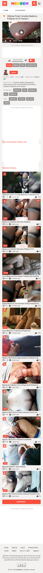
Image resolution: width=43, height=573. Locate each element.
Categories (20, 10)
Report (16, 65)
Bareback (32, 90)
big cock (30, 99)
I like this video (9, 60)
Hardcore (13, 94)
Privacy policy (33, 547)
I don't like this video (25, 60)
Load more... (21, 502)
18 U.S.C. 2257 (25, 551)
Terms (6, 551)
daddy (7, 103)
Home (6, 10)
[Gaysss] (5, 72)
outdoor (21, 99)
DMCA (14, 551)
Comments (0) (31, 65)
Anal (24, 90)
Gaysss (13, 72)
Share (22, 65)
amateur (13, 99)
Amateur (17, 90)
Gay (6, 94)
